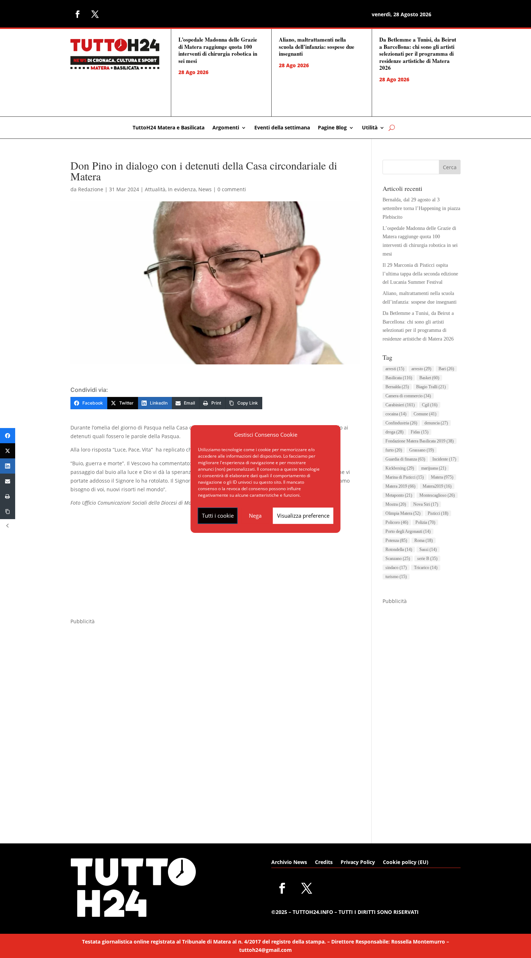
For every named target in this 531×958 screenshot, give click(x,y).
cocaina (395, 413)
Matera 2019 (400, 486)
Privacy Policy (358, 862)
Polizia (425, 522)
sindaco (396, 567)
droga (394, 432)
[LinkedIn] (7, 466)
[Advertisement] (215, 566)
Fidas (419, 432)
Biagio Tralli (431, 386)
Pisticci (438, 513)
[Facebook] (7, 435)
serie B (427, 558)
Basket (429, 377)
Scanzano (397, 558)
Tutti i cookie (218, 515)
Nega (255, 515)
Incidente (444, 459)
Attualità (155, 189)
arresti (394, 368)
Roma (423, 540)
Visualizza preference (303, 515)
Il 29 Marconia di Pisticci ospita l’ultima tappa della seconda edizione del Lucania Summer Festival (420, 273)
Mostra (395, 504)
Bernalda (397, 386)
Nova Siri (425, 504)
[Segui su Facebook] (77, 14)
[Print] (7, 496)
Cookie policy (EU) (405, 862)
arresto (421, 368)
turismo (396, 576)
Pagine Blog (332, 128)
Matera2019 (437, 486)
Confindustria (401, 422)
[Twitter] (7, 450)
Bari (446, 368)
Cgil (429, 404)
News (205, 189)
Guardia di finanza (405, 459)
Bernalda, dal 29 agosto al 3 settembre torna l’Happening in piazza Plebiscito (421, 208)
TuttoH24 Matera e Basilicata (168, 128)
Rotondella (398, 549)
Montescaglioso (437, 495)
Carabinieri (400, 404)
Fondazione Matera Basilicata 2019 (419, 441)
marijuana (433, 468)
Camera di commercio (408, 395)
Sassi (428, 549)
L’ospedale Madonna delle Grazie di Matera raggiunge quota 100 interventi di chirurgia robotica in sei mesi (217, 50)
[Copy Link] (7, 511)
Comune (425, 413)
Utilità (369, 128)
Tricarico (425, 567)
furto (393, 450)
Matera (442, 477)
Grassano (421, 450)
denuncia (436, 422)
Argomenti (225, 128)
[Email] (7, 481)
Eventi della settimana (282, 128)
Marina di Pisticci (404, 477)
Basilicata (398, 377)
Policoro (396, 522)
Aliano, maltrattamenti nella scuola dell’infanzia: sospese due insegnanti (316, 46)
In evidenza (182, 189)
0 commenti (231, 189)
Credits (324, 862)
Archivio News (289, 862)
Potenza (396, 540)
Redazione (90, 189)
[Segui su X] (95, 14)
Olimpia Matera (402, 513)
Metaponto (398, 495)
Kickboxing (399, 468)
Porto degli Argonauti (408, 531)
